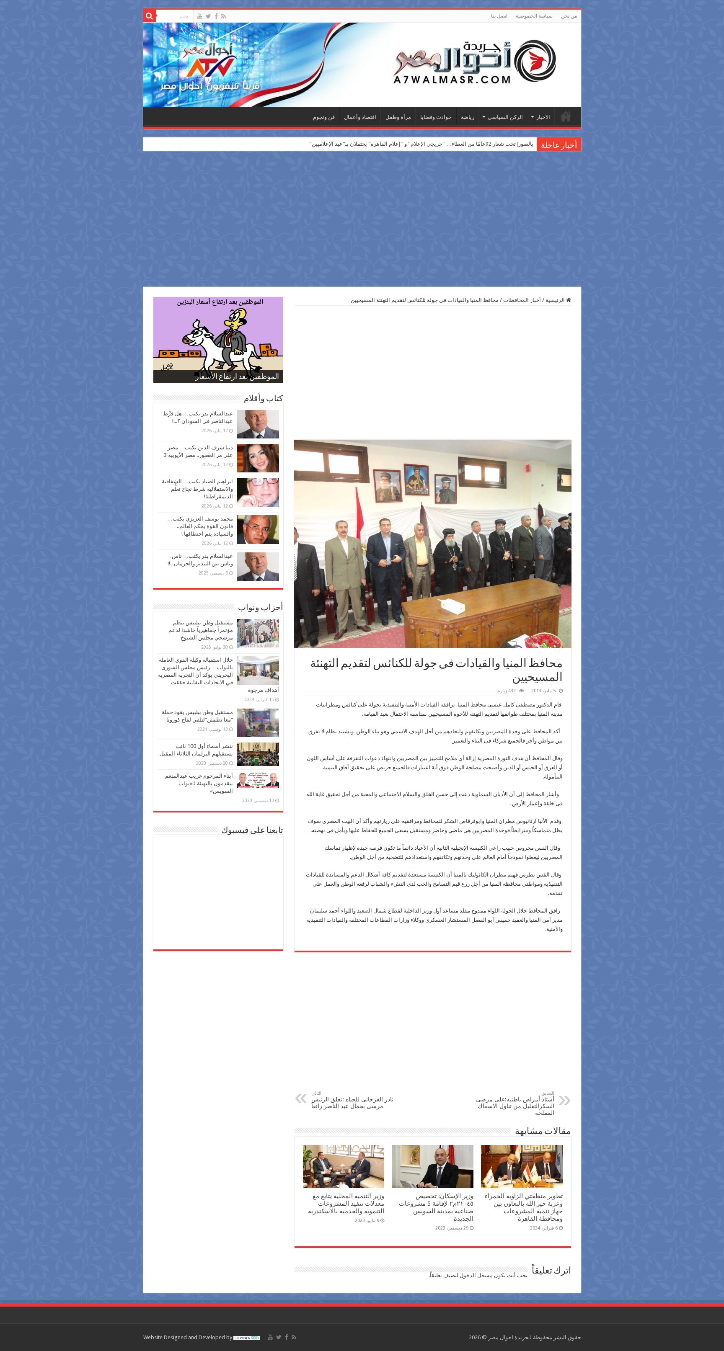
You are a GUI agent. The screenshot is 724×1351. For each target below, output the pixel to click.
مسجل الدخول (476, 1275)
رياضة (467, 117)
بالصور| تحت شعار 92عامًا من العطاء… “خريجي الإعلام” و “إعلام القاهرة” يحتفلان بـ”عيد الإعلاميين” (421, 144)
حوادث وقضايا (436, 117)
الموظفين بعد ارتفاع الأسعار (237, 377)
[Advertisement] (362, 219)
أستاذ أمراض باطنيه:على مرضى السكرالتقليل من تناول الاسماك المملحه (515, 1103)
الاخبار (543, 117)
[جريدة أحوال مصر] (362, 65)
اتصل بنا (499, 16)
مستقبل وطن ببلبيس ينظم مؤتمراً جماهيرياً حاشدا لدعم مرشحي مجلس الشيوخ (200, 630)
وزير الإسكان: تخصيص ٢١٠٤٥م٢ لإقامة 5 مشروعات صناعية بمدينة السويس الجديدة (436, 1207)
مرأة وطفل (398, 117)
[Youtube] (200, 16)
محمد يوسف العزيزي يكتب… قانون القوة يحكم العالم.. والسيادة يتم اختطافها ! (200, 526)
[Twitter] (208, 16)
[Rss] (223, 16)
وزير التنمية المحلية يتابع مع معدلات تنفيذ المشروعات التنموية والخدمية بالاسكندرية (346, 1203)
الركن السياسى (505, 117)
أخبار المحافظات (522, 300)
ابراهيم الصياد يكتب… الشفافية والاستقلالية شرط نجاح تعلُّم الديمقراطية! (197, 489)
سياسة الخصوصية (534, 16)
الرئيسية (566, 116)
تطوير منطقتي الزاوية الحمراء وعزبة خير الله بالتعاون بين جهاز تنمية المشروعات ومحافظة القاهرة (524, 1207)
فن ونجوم (324, 117)
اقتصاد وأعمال (360, 117)
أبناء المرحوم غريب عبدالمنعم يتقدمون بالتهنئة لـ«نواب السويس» (199, 783)
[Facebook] (216, 16)
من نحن (569, 16)
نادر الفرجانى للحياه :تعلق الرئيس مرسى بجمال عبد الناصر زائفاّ (352, 1100)
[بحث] (149, 16)
